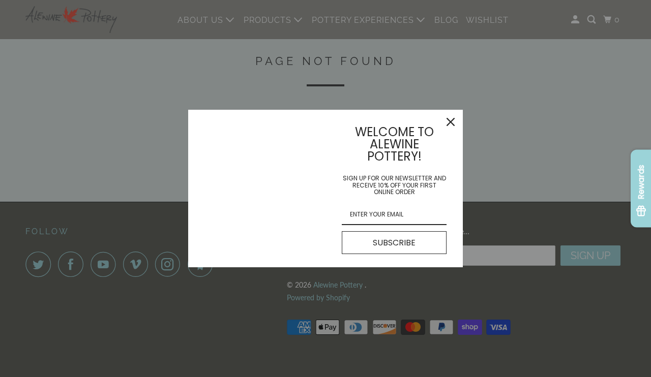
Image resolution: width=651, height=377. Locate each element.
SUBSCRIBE (394, 242)
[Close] (450, 122)
